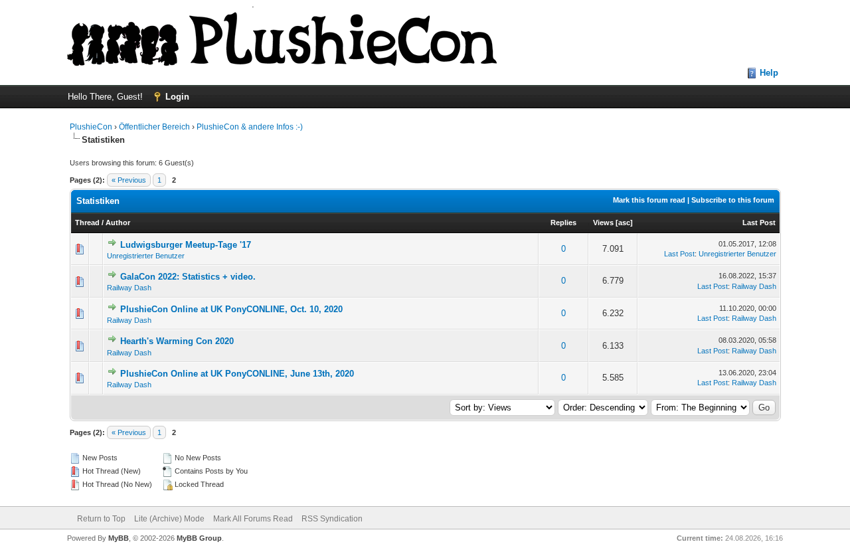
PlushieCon (91, 127)
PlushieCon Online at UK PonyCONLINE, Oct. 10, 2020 (231, 309)
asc (624, 223)
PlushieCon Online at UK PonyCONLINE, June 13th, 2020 (237, 374)
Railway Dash (129, 288)
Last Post (759, 223)
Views (603, 223)
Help (769, 73)
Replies (563, 223)
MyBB (118, 538)
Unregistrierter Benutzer (146, 256)
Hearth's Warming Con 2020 (177, 341)
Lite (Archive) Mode (169, 518)
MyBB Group (199, 538)
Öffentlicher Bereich (154, 127)
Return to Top (101, 518)
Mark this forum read (649, 200)
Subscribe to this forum (732, 200)
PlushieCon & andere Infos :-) (250, 127)
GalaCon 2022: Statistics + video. (188, 277)
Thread (87, 223)
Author (118, 223)
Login (177, 97)
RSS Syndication (332, 518)
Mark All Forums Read (253, 518)
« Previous (129, 180)
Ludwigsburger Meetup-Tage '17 (185, 245)
